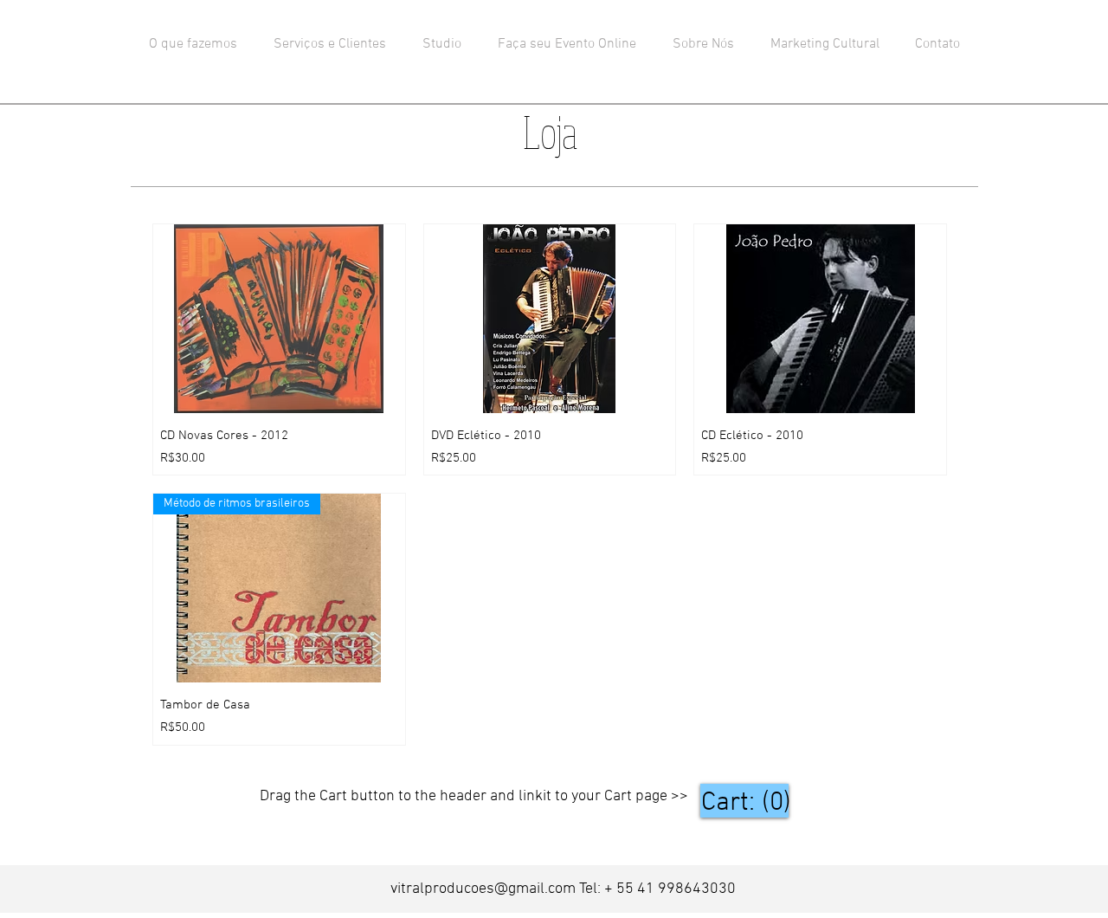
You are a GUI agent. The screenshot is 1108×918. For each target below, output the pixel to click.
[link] (744, 801)
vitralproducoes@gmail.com (483, 889)
